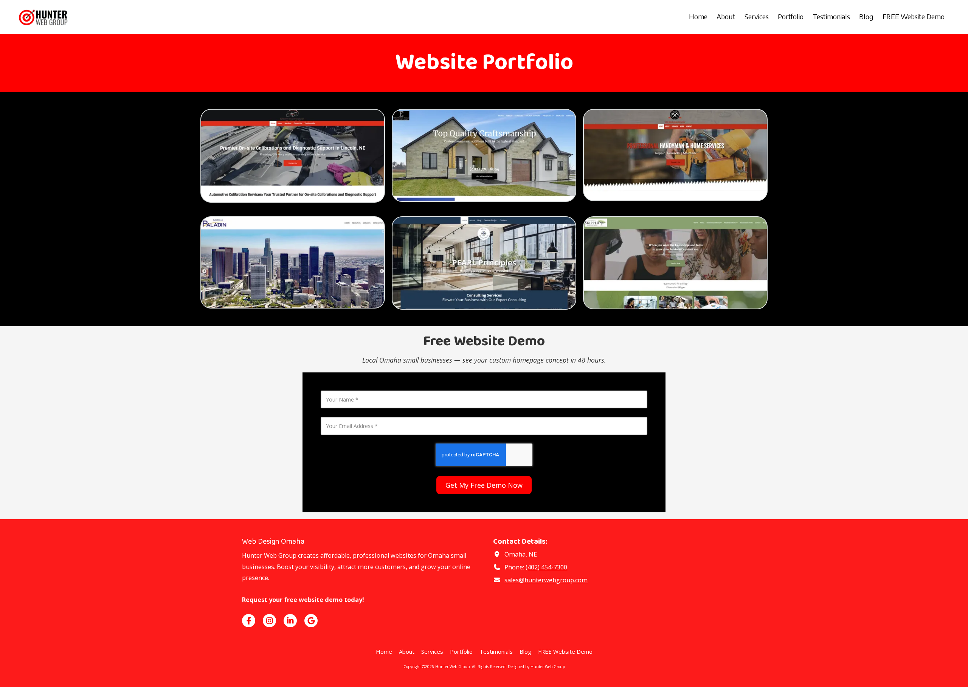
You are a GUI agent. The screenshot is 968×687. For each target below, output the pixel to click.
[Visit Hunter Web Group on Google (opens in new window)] (311, 620)
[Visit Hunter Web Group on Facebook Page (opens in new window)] (248, 620)
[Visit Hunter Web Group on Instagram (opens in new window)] (269, 620)
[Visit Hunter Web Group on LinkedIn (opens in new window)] (290, 620)
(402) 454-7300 (546, 567)
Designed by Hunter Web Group (536, 666)
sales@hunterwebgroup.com (546, 580)
